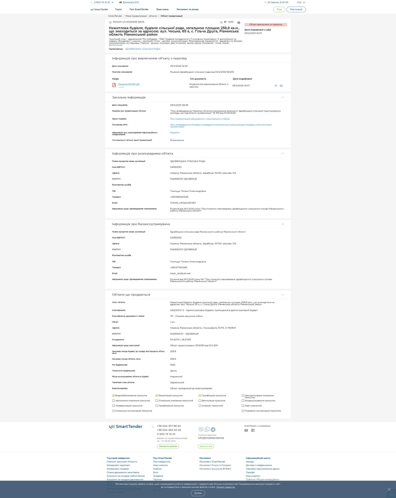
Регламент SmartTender (212, 462)
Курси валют (253, 476)
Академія (158, 476)
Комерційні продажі (118, 469)
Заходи (250, 462)
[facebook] (253, 431)
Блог (155, 472)
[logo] (125, 426)
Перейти (175, 133)
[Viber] (201, 430)
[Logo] (99, 9)
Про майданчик (161, 462)
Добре (198, 493)
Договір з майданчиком (259, 465)
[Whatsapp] (207, 431)
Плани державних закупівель (123, 472)
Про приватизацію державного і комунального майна (200, 119)
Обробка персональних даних (263, 469)
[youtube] (246, 431)
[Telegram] (212, 430)
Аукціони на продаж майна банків (126, 476)
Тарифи (250, 472)
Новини (157, 469)
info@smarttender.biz (211, 438)
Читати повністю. (225, 487)
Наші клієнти (160, 465)
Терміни (157, 480)
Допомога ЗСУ (131, 2)
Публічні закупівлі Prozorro (122, 462)
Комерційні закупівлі (118, 465)
